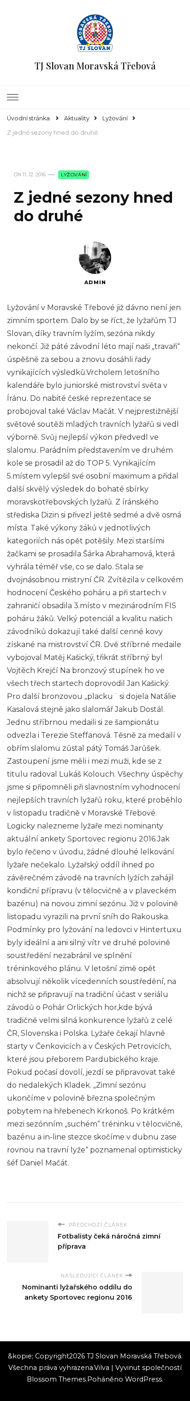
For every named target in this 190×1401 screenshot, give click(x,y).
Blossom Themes (56, 1379)
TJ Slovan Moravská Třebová (95, 65)
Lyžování (74, 175)
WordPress (143, 1379)
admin (95, 283)
